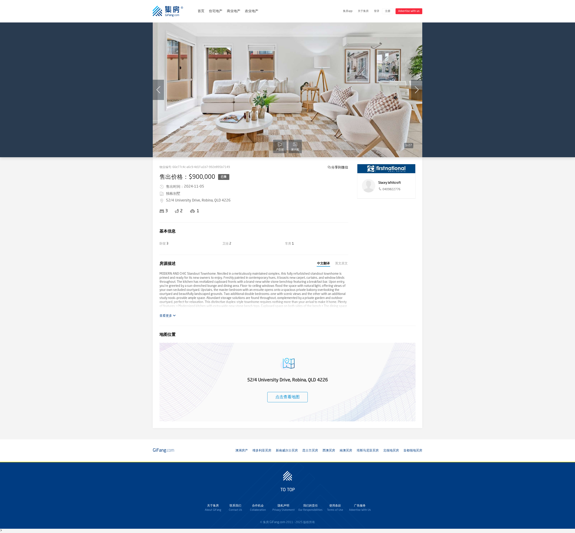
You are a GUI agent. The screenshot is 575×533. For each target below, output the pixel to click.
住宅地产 (215, 11)
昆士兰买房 (310, 450)
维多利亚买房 (261, 450)
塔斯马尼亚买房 (368, 450)
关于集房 (363, 11)
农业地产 (251, 11)
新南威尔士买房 (287, 450)
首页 (201, 11)
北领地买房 (391, 450)
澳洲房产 (241, 450)
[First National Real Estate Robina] (386, 168)
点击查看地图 (287, 397)
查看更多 (166, 315)
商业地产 (233, 11)
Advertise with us (409, 11)
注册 (387, 11)
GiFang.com (277, 522)
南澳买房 (346, 450)
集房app (347, 11)
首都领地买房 (412, 450)
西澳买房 (329, 450)
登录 (376, 11)
